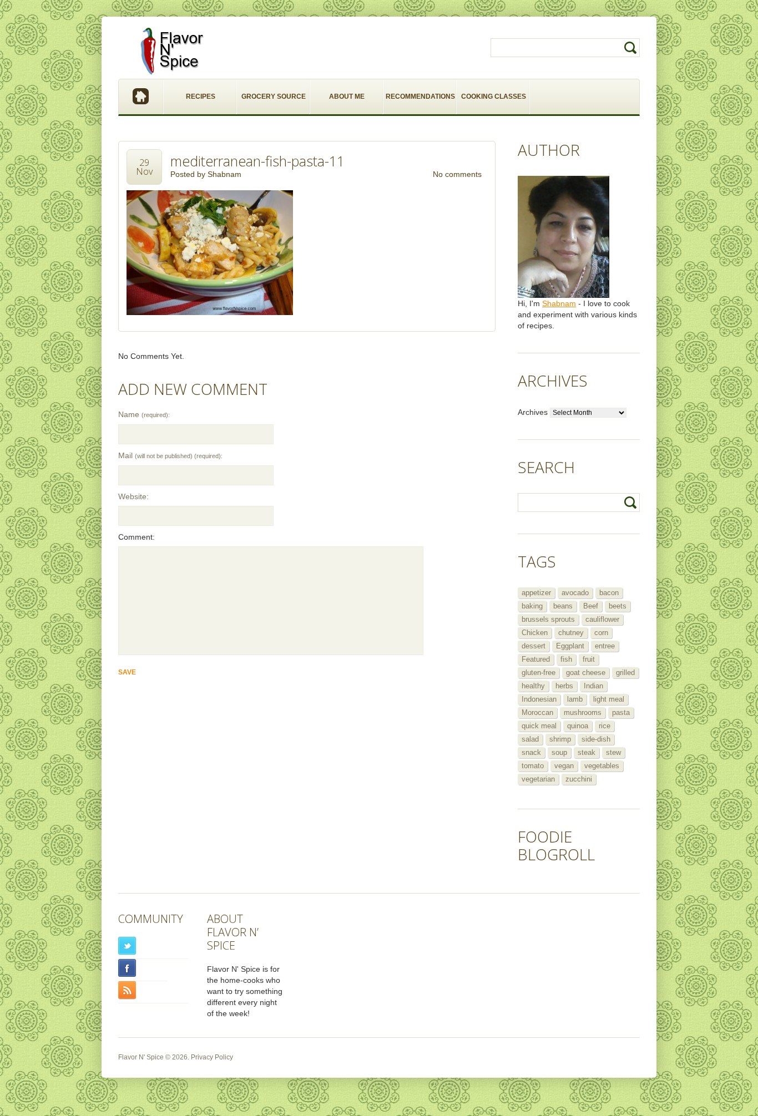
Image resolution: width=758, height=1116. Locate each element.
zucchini (578, 779)
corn (601, 632)
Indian (593, 686)
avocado (575, 593)
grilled (625, 672)
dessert (533, 646)
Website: (133, 496)
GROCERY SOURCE (273, 96)
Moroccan (537, 712)
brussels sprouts (548, 619)
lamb (575, 699)
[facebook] (143, 968)
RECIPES (200, 96)
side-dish (596, 739)
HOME (141, 96)
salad (530, 739)
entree (605, 646)
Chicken (535, 632)
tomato (533, 766)
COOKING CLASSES (493, 96)
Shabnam (224, 174)
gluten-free (538, 672)
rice (604, 726)
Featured (536, 659)
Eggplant (570, 646)
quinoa (577, 726)
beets (617, 606)
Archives (533, 412)
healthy (533, 686)
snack (531, 752)
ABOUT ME (347, 96)
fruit (589, 659)
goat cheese (585, 672)
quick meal (539, 726)
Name (144, 414)
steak (586, 752)
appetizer (536, 593)
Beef (590, 606)
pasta (621, 712)
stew (613, 752)
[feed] (153, 990)
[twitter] (153, 946)
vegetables (601, 766)
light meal (608, 699)
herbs (564, 686)
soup (559, 752)
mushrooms (583, 712)
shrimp (560, 739)
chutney (571, 632)
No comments (457, 174)
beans (563, 606)
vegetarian (538, 779)
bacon (609, 593)
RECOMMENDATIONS (420, 96)
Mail (170, 455)
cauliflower (602, 619)
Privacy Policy (212, 1057)
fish (566, 659)
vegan (564, 766)
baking (532, 606)
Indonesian (539, 699)
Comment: (136, 536)
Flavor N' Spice (141, 1057)
